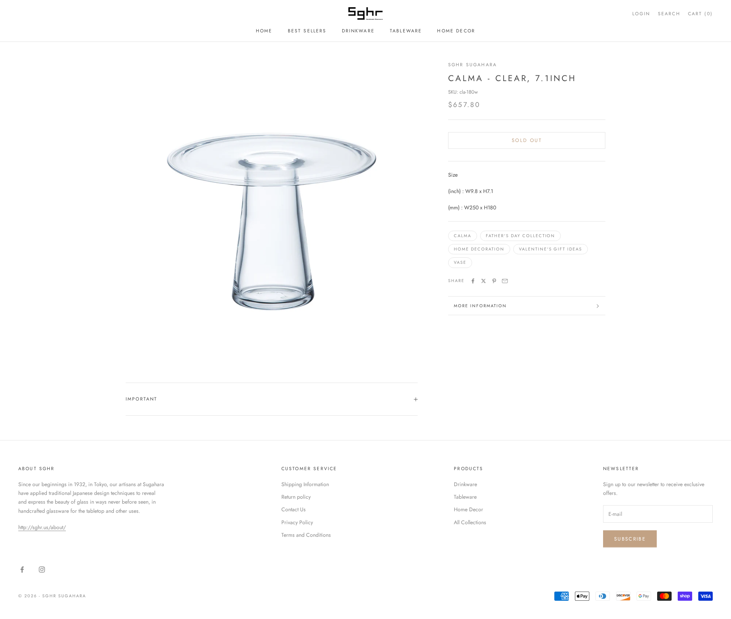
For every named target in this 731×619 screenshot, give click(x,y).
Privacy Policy (297, 522)
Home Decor (456, 30)
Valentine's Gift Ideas (551, 249)
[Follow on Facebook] (22, 569)
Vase (460, 263)
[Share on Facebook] (473, 281)
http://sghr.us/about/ (42, 527)
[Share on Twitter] (483, 281)
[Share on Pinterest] (494, 281)
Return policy (296, 497)
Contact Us (293, 509)
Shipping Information (305, 484)
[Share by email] (505, 281)
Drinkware (358, 30)
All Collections (470, 522)
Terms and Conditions (306, 535)
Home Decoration (479, 249)
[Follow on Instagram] (42, 569)
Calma (462, 236)
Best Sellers (307, 30)
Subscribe (630, 538)
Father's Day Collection (520, 236)
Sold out (527, 140)
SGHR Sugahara (472, 64)
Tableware (406, 30)
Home (264, 30)
